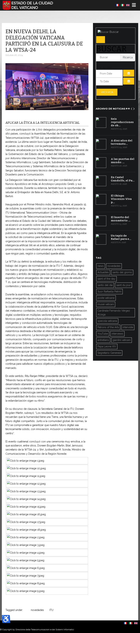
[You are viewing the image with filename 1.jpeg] (25, 460)
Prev (132, 108)
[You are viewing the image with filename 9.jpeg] (25, 591)
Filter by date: (104, 67)
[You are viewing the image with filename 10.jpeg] (26, 468)
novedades (37, 610)
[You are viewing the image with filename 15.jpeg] (26, 506)
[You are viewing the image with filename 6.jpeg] (26, 568)
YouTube (103, 333)
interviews (117, 333)
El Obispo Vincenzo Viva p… (121, 199)
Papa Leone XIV (107, 346)
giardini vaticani (122, 340)
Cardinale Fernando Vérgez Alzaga (114, 312)
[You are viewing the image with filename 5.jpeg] (25, 560)
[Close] (100, 39)
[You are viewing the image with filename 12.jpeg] (26, 483)
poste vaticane (106, 297)
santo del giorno (122, 272)
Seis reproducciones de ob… (122, 122)
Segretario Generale (109, 352)
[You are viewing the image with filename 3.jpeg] (25, 545)
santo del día (105, 285)
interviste (128, 327)
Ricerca (107, 92)
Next (134, 108)
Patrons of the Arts (108, 327)
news (101, 265)
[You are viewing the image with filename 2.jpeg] (25, 537)
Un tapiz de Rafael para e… (121, 237)
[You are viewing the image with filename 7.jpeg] (25, 575)
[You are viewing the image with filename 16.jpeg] (26, 514)
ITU (51, 610)
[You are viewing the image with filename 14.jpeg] (26, 499)
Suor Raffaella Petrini (109, 291)
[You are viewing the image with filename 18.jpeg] (26, 529)
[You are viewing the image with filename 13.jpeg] (26, 491)
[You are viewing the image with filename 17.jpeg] (26, 522)
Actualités (103, 272)
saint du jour (123, 285)
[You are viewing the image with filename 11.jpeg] (26, 476)
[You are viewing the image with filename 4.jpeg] (25, 552)
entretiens (103, 340)
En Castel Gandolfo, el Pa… (123, 179)
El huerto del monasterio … (120, 219)
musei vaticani (106, 304)
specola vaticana (107, 320)
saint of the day (106, 278)
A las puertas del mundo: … (122, 160)
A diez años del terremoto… (121, 142)
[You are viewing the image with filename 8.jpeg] (26, 583)
